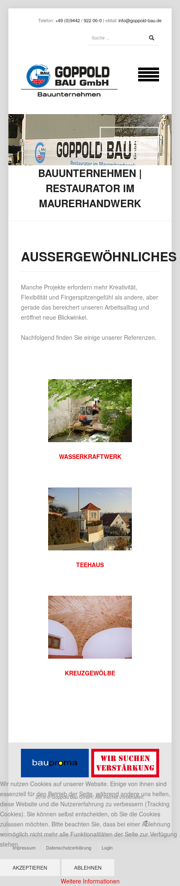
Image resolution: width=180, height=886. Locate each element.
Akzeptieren (30, 867)
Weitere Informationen (90, 881)
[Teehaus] (90, 518)
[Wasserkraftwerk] (90, 410)
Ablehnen (88, 867)
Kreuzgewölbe (90, 673)
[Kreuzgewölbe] (90, 626)
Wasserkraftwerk (90, 456)
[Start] (151, 37)
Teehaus (90, 564)
